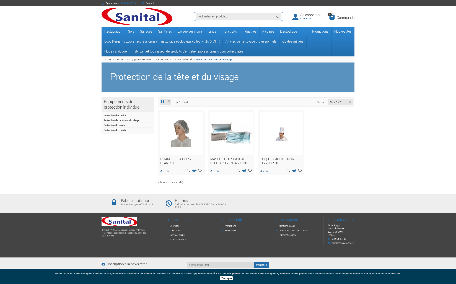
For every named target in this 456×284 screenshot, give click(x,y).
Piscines (268, 31)
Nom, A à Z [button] (335, 102)
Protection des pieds (115, 130)
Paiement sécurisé (287, 234)
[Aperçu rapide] (188, 170)
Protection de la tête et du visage (121, 120)
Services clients (177, 234)
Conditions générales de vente (293, 230)
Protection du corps (114, 125)
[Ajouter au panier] (194, 170)
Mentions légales (287, 225)
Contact (150, 3)
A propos (174, 225)
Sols (131, 31)
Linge (212, 31)
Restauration (113, 31)
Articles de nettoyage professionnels (251, 41)
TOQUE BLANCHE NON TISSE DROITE (277, 161)
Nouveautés (343, 31)
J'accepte (226, 278)
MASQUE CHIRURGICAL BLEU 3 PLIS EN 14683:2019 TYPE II (230, 163)
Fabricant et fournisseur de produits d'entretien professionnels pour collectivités (188, 51)
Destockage (288, 31)
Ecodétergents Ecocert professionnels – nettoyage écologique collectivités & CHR (162, 41)
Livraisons (175, 230)
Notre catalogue (115, 51)
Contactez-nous (178, 239)
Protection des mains (115, 115)
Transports (229, 31)
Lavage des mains (190, 31)
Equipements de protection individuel (122, 104)
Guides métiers (293, 41)
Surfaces (146, 31)
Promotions (320, 31)
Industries (249, 31)
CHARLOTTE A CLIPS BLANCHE (175, 161)
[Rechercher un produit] (277, 16)
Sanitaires (165, 31)
